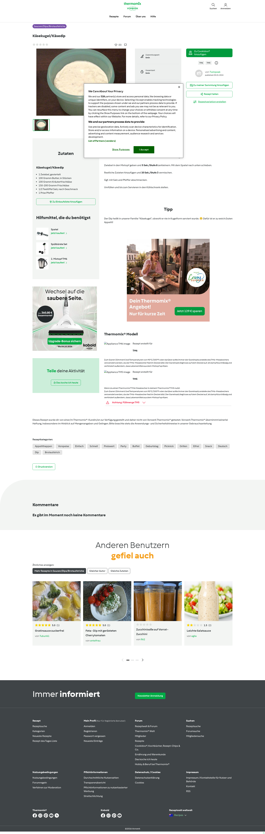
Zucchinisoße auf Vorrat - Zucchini (152, 632)
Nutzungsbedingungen (45, 777)
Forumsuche (193, 731)
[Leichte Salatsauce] (208, 601)
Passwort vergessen (94, 736)
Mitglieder (140, 736)
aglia (194, 636)
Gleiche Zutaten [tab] (119, 570)
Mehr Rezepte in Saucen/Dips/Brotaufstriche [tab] (59, 570)
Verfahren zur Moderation (47, 787)
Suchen (190, 720)
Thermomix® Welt (145, 731)
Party (123, 446)
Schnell (94, 446)
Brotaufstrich (52, 452)
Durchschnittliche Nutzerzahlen (101, 777)
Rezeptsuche (40, 726)
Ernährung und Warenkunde (150, 754)
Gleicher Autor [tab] (97, 570)
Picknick (169, 446)
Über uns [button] (141, 16)
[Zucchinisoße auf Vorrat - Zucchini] (158, 601)
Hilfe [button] (153, 16)
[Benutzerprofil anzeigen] (199, 73)
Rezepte (139, 740)
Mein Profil (104, 720)
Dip (37, 452)
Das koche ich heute (146, 759)
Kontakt (190, 786)
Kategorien (39, 731)
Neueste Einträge (93, 740)
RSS (188, 791)
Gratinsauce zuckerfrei (49, 630)
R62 (143, 639)
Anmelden (89, 726)
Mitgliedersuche (195, 736)
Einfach (79, 446)
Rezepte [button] (114, 16)
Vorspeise (63, 446)
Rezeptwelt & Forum (146, 726)
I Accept (144, 149)
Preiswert (109, 446)
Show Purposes (121, 149)
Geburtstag (152, 446)
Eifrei (196, 446)
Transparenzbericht (95, 782)
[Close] (179, 87)
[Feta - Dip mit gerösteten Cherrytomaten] (107, 601)
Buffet (136, 446)
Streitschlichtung (93, 796)
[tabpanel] (132, 622)
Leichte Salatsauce (199, 630)
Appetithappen (43, 446)
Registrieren (90, 731)
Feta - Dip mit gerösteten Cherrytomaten (101, 633)
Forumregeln (40, 782)
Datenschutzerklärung (147, 777)
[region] (133, 120)
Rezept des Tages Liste (45, 740)
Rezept (36, 720)
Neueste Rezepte (42, 736)
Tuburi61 (44, 636)
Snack (208, 446)
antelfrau (95, 640)
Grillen (183, 446)
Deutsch (222, 446)
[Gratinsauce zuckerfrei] (57, 601)
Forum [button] (127, 16)
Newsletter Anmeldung (150, 695)
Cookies (139, 782)
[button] (213, 6)
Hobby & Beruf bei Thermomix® (152, 764)
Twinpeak (215, 71)
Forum (138, 720)
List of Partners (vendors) (102, 141)
